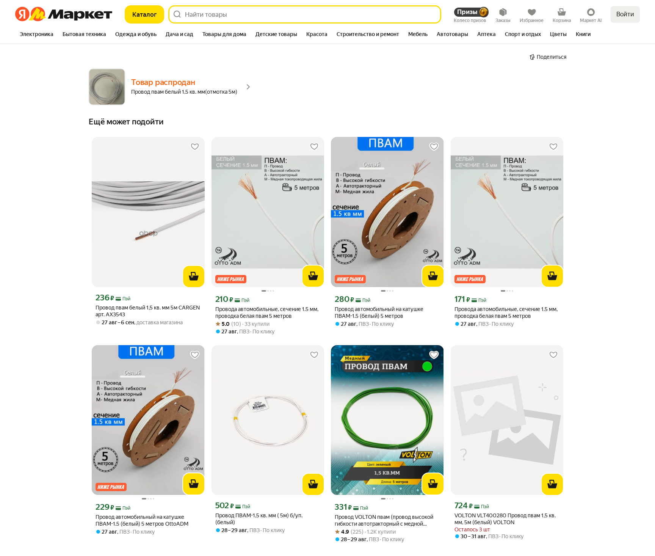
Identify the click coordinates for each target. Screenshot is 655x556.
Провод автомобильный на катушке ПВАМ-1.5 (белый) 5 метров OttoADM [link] (142, 520)
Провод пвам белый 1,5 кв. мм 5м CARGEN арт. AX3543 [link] (148, 311)
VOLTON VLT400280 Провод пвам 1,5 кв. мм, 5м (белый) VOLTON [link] (505, 518)
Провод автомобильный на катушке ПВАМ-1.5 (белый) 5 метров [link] (379, 312)
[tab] (36, 35)
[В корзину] (193, 276)
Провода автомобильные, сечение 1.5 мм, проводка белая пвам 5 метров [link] (266, 312)
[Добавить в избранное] (195, 146)
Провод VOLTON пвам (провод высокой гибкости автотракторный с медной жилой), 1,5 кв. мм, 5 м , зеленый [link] (384, 520)
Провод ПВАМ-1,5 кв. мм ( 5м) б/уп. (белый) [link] (258, 518)
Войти (625, 14)
